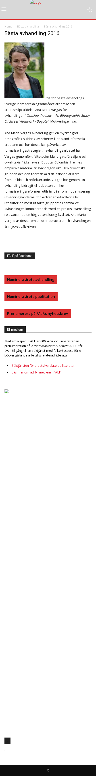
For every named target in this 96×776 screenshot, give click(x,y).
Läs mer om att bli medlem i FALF (36, 372)
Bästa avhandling (28, 26)
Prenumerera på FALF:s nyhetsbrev (37, 313)
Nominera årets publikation (31, 296)
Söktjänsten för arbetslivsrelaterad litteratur (43, 365)
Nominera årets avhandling (30, 279)
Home (8, 26)
